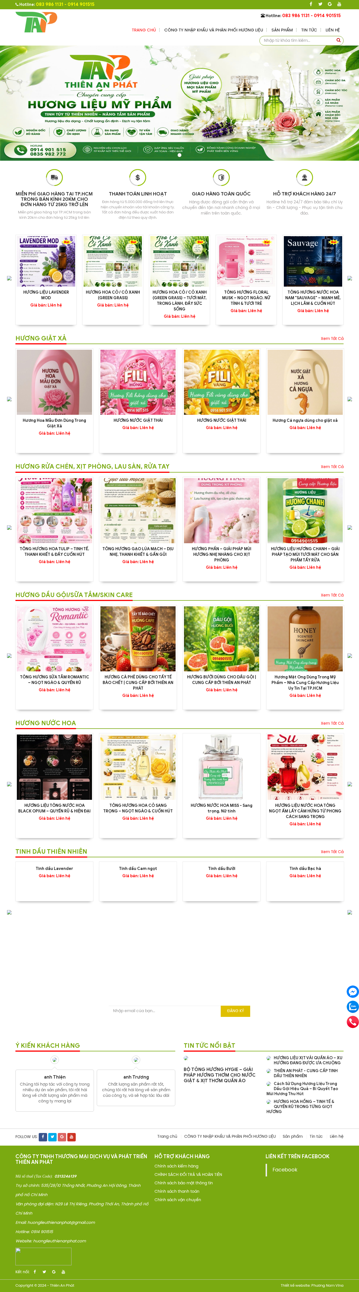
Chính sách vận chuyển (178, 1200)
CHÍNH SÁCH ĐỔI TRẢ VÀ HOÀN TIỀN (188, 1175)
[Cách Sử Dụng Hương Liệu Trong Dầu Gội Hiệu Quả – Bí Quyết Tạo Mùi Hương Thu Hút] (268, 1084)
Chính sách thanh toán (177, 1192)
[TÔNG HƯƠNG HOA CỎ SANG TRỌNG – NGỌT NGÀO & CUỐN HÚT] (138, 767)
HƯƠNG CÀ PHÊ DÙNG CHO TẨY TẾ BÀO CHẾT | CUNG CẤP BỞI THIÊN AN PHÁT (138, 683)
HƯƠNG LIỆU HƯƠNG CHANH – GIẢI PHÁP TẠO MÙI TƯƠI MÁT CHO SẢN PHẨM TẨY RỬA (305, 555)
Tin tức (309, 30)
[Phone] (353, 1022)
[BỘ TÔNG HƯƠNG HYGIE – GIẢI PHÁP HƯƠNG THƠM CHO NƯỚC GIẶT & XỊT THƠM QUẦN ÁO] (186, 1058)
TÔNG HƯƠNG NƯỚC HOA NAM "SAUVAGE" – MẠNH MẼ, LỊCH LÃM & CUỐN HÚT (313, 298)
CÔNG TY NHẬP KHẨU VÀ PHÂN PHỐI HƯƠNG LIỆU (213, 30)
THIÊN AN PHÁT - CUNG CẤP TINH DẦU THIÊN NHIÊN (306, 1073)
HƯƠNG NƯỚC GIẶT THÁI (138, 420)
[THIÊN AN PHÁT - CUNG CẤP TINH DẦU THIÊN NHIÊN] (268, 1071)
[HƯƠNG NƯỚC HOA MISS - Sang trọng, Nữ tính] (221, 767)
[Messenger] (353, 991)
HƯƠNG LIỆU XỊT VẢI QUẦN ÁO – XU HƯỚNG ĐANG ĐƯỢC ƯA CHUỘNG (308, 1060)
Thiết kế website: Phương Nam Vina (312, 1286)
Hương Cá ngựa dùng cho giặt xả (305, 420)
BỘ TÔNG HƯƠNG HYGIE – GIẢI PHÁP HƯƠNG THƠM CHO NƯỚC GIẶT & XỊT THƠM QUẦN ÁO (220, 1075)
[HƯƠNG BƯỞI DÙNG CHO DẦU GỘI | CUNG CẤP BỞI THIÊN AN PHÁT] (221, 638)
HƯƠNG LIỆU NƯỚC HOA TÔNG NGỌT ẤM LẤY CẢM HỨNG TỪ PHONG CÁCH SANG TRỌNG (305, 811)
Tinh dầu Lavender (54, 868)
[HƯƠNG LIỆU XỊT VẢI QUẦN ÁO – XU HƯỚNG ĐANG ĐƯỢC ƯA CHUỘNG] (268, 1058)
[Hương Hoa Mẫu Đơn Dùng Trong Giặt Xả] (54, 382)
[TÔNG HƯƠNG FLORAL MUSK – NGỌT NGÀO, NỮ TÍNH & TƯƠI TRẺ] (246, 261)
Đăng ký (235, 1011)
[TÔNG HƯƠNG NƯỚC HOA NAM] (313, 261)
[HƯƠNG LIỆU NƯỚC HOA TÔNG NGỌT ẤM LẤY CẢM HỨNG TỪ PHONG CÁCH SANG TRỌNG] (305, 767)
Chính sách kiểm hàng (176, 1166)
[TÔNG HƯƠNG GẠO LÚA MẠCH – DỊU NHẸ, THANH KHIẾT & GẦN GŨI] (138, 510)
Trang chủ (144, 30)
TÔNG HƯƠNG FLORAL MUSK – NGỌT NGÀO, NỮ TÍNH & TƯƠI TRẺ (246, 298)
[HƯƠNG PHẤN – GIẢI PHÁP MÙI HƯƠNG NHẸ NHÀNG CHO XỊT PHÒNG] (221, 510)
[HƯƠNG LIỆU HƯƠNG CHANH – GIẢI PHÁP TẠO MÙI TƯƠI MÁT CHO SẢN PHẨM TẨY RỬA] (305, 510)
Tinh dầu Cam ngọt (138, 868)
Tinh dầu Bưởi (221, 868)
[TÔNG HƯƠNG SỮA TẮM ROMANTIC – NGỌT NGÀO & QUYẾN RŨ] (54, 638)
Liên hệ (333, 30)
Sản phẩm (282, 30)
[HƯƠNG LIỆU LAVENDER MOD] (46, 261)
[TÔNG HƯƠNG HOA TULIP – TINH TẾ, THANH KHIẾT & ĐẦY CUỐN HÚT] (54, 510)
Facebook (285, 1170)
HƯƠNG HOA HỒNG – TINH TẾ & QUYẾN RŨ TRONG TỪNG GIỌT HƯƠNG (300, 1106)
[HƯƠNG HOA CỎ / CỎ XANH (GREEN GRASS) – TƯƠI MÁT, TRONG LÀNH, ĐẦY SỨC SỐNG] (179, 261)
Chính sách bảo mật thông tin (184, 1183)
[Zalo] (353, 1007)
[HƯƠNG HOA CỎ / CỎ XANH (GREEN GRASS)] (113, 261)
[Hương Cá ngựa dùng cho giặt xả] (305, 382)
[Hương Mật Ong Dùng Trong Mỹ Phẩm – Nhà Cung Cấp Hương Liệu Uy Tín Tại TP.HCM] (305, 638)
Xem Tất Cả (332, 339)
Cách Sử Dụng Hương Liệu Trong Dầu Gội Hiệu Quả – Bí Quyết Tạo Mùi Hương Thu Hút (302, 1088)
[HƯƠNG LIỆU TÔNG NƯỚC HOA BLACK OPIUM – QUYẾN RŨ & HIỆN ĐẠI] (54, 767)
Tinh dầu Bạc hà (305, 868)
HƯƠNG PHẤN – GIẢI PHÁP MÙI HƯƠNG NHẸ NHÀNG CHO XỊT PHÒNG (221, 555)
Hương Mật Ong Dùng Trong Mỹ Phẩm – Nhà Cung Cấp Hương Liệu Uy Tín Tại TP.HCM (305, 683)
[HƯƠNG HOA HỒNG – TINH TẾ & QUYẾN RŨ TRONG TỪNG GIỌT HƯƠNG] (268, 1102)
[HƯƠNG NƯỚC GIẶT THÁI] (138, 382)
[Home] (36, 22)
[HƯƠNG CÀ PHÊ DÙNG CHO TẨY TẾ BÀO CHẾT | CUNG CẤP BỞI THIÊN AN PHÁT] (138, 638)
